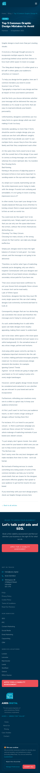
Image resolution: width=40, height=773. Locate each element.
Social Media (6, 630)
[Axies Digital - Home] (4, 3)
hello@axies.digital (11, 572)
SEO (3, 618)
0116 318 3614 (10, 576)
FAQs (4, 593)
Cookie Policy (6, 600)
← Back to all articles (9, 505)
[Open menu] (36, 3)
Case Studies (6, 733)
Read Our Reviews (8, 607)
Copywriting (6, 638)
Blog (9, 13)
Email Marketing (7, 634)
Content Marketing (8, 626)
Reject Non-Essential (13, 762)
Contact (6, 736)
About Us (6, 725)
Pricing (6, 729)
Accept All (29, 767)
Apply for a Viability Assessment (20, 548)
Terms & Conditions (9, 603)
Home (4, 13)
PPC (3, 622)
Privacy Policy (6, 596)
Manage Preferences (13, 767)
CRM (3, 642)
